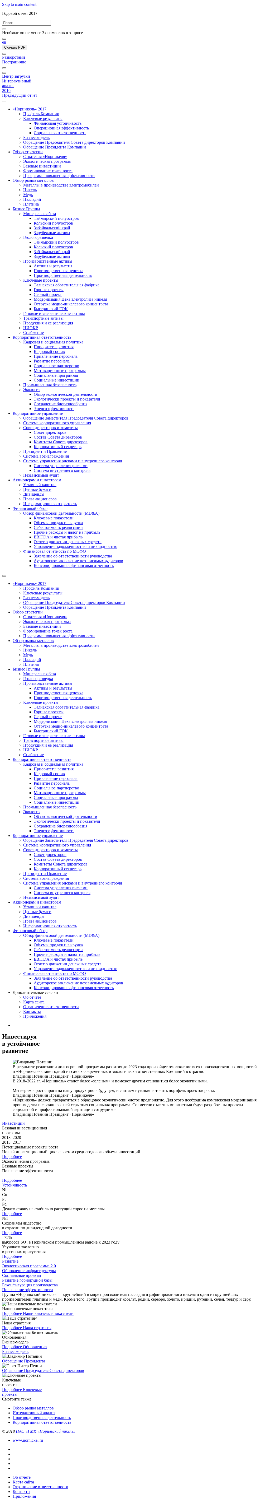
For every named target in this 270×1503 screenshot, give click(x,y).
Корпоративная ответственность (42, 1422)
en (4, 42)
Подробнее (12, 1156)
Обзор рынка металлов (33, 1408)
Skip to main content (19, 4)
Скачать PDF (14, 47)
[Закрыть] (4, 29)
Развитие (10, 1261)
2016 (6, 90)
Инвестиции (13, 1123)
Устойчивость (14, 1185)
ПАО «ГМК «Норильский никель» (45, 1431)
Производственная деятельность (42, 1417)
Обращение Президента (23, 1361)
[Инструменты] (4, 68)
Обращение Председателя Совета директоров (43, 1370)
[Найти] (4, 39)
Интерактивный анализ (34, 1413)
